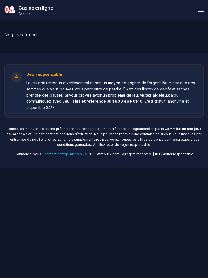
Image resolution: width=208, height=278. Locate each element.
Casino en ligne (35, 8)
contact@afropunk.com (63, 154)
